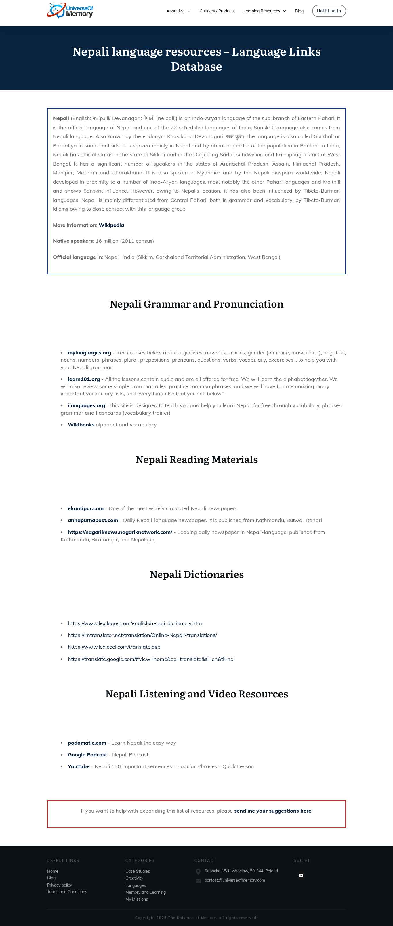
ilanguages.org (86, 405)
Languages (135, 885)
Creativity (134, 878)
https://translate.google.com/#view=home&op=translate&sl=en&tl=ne (150, 659)
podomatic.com (87, 742)
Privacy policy (59, 884)
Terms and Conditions (67, 891)
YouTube (78, 766)
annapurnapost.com (93, 520)
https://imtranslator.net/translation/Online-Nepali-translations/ (142, 635)
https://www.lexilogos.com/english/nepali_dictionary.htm (135, 623)
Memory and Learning (145, 892)
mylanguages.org (89, 352)
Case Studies (137, 871)
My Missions (136, 899)
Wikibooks (81, 424)
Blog (51, 877)
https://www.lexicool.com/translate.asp (114, 647)
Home (52, 871)
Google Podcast (87, 754)
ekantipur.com (86, 508)
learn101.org (84, 379)
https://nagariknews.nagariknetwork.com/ (120, 532)
